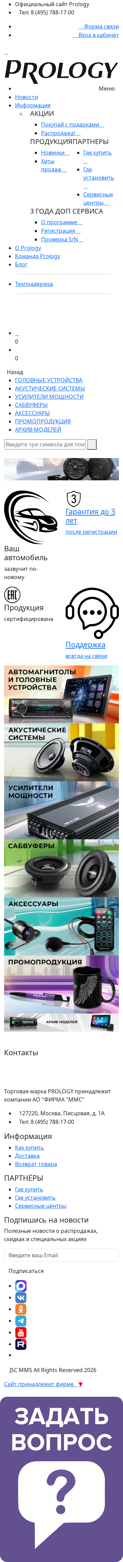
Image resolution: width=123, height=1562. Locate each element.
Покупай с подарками (70, 124)
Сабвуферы (31, 405)
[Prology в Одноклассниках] (21, 1309)
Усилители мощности (49, 396)
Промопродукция (43, 421)
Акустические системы (50, 388)
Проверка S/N (60, 239)
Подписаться (26, 1271)
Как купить (29, 1147)
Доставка (27, 1156)
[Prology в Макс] (21, 1285)
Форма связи (101, 26)
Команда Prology (37, 256)
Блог (21, 264)
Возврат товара (36, 1164)
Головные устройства (48, 380)
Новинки (53, 152)
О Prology (28, 248)
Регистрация (59, 231)
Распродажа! (59, 133)
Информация (33, 105)
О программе (60, 222)
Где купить (29, 1189)
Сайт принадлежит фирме (40, 1384)
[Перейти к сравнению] (17, 333)
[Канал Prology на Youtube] (21, 1332)
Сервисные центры (40, 1206)
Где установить (98, 173)
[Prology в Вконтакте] (21, 1297)
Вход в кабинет (98, 35)
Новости (26, 97)
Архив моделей (38, 429)
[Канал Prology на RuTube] (21, 1344)
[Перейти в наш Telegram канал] (21, 1320)
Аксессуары (32, 413)
